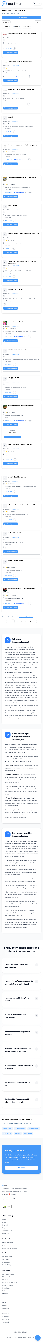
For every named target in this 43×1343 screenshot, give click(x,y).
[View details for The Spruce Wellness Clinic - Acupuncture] (21, 599)
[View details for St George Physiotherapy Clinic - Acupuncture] (21, 156)
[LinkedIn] (14, 1198)
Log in (4, 1245)
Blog (3, 1228)
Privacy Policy (22, 1337)
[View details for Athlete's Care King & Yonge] (21, 488)
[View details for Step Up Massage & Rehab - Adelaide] (21, 455)
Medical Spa (5, 1319)
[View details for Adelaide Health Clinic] (21, 300)
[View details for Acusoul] (21, 128)
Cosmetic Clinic (6, 1322)
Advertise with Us (7, 1230)
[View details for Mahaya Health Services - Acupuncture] (21, 422)
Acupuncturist (6, 1311)
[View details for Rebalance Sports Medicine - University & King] (21, 244)
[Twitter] (11, 1198)
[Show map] (38, 1338)
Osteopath (5, 1305)
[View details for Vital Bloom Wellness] (21, 544)
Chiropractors (7, 1133)
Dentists (17, 1133)
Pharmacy (5, 1280)
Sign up (12, 437)
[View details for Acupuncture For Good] (21, 333)
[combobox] (6, 26)
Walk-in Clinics (7, 1128)
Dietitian (4, 1291)
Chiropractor (5, 1308)
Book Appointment (12, 52)
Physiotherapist (6, 1288)
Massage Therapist (7, 1285)
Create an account (7, 1243)
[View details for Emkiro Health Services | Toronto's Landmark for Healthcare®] (21, 272)
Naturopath (5, 1314)
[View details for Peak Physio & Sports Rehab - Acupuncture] (21, 188)
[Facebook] (3, 1198)
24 (30, 621)
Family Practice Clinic (8, 1274)
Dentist (4, 1303)
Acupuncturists (15, 37)
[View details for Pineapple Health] (21, 389)
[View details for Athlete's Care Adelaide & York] (21, 361)
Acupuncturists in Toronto (26, 617)
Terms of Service (11, 1337)
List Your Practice (7, 1256)
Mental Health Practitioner (9, 1282)
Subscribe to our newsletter (10, 1248)
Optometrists (28, 1133)
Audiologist (5, 1316)
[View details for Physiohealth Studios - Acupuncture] (21, 72)
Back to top (21, 1167)
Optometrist (5, 1293)
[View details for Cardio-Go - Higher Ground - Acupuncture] (21, 100)
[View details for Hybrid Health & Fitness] (21, 572)
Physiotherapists (33, 1128)
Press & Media (6, 1225)
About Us (4, 1222)
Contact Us (5, 1233)
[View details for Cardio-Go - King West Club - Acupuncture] (21, 44)
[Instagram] (7, 1198)
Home (4, 1219)
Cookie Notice (32, 1337)
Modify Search (23, 17)
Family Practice (20, 1128)
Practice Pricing (6, 1265)
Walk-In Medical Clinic (8, 1277)
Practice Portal (6, 1262)
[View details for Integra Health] (21, 216)
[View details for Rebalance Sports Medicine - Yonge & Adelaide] (21, 516)
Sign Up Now (5, 1259)
